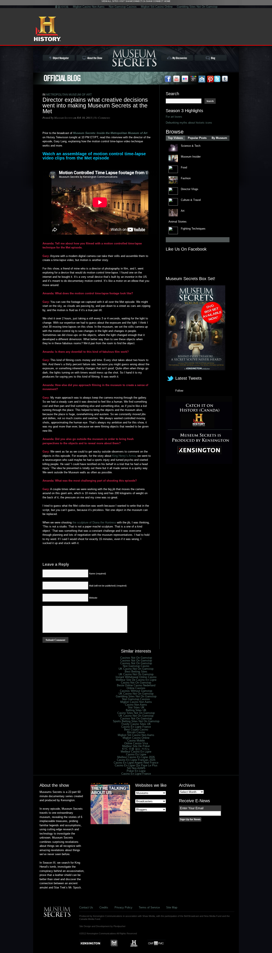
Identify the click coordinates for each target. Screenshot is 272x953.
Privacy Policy (123, 907)
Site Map (171, 907)
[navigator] (59, 58)
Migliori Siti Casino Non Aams (136, 735)
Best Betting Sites (136, 671)
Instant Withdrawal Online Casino (136, 677)
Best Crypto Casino (136, 729)
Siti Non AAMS (136, 768)
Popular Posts (197, 138)
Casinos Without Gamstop (136, 690)
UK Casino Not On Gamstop (136, 668)
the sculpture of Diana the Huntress (94, 522)
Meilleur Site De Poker (136, 746)
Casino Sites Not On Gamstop (136, 713)
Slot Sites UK (136, 707)
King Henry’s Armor (124, 455)
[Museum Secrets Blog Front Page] (62, 78)
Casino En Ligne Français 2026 (136, 759)
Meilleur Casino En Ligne (136, 751)
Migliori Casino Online (136, 737)
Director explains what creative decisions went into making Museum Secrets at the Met (95, 105)
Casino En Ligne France (136, 726)
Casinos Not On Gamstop (136, 657)
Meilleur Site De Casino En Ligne (136, 679)
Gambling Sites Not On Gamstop (197, 6)
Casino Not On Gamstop (136, 682)
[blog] (211, 58)
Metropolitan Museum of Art (69, 94)
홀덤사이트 (62, 6)
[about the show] (92, 58)
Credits (103, 907)
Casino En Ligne (136, 754)
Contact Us (86, 907)
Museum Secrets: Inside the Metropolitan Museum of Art (110, 133)
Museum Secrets (63, 118)
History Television (47, 29)
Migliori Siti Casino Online (157, 6)
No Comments (102, 118)
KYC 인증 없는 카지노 (136, 748)
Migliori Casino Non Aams (89, 6)
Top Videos (175, 138)
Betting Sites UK (136, 710)
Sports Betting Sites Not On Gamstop (136, 721)
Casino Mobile (136, 740)
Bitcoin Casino (136, 732)
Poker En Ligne (136, 771)
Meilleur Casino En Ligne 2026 (136, 757)
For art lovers (174, 116)
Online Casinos (136, 688)
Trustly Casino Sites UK (136, 724)
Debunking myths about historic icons (189, 122)
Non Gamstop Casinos (123, 6)
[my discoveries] (177, 58)
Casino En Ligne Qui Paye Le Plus (136, 765)
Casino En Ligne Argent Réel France (136, 762)
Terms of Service (149, 907)
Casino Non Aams (136, 704)
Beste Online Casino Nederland (136, 685)
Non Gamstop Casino (136, 666)
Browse (175, 132)
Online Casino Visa (136, 743)
